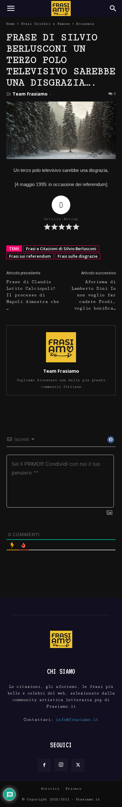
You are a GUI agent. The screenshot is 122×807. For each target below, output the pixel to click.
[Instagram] (61, 765)
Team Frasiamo (30, 94)
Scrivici (50, 789)
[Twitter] (78, 765)
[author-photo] (61, 362)
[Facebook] (44, 765)
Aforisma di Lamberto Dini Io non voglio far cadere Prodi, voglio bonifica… (93, 295)
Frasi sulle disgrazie (78, 256)
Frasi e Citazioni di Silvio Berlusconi (61, 248)
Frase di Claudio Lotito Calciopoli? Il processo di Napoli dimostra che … (32, 295)
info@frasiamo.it (77, 719)
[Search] (113, 8)
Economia (85, 24)
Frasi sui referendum (30, 256)
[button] (11, 8)
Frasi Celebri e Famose (45, 24)
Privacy (73, 789)
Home (10, 24)
